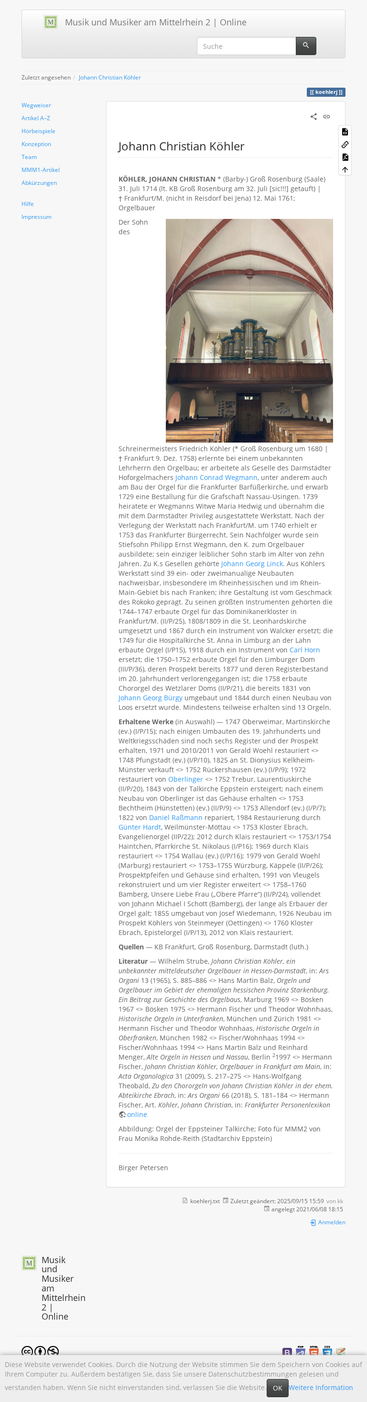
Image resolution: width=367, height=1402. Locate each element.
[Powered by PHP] (300, 1352)
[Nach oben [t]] (345, 169)
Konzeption (36, 144)
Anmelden (331, 1222)
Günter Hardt (140, 827)
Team (29, 156)
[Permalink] (327, 115)
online (137, 1114)
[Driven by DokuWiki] (340, 1352)
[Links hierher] (345, 143)
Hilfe (28, 203)
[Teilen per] (314, 115)
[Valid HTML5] (314, 1352)
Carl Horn (305, 649)
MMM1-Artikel (41, 169)
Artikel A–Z (36, 118)
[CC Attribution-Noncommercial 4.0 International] (40, 1351)
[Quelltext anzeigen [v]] (345, 131)
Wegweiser (36, 105)
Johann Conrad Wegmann (216, 477)
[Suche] (306, 46)
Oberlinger (185, 779)
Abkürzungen (39, 182)
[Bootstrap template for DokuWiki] (287, 1352)
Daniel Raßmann (176, 817)
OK (277, 1387)
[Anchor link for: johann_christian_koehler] (250, 145)
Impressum (37, 216)
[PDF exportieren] (345, 156)
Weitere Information (321, 1387)
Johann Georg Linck (252, 563)
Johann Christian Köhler (110, 77)
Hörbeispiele (38, 131)
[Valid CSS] (327, 1352)
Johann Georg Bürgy (151, 697)
